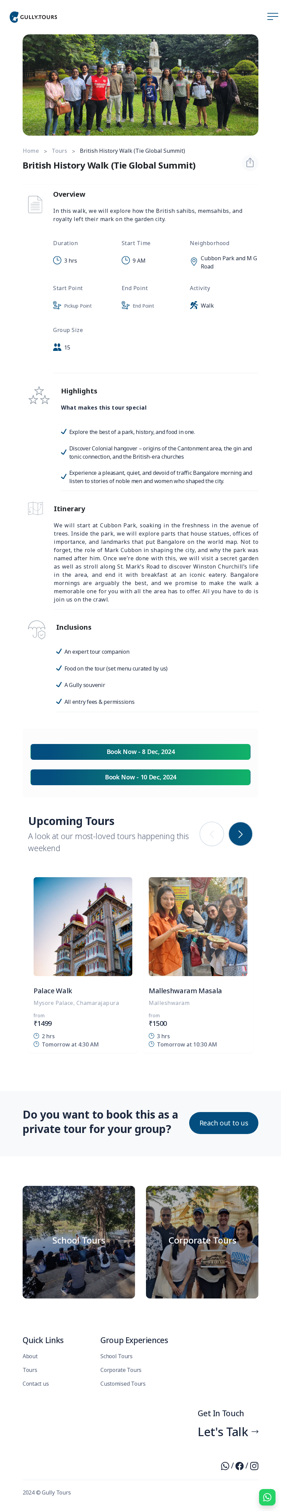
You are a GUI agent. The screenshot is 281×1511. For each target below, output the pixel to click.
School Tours (116, 1356)
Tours (59, 150)
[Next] (240, 834)
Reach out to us (223, 1122)
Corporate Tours (121, 1370)
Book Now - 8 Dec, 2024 (141, 751)
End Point (143, 305)
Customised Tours (123, 1383)
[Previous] (211, 834)
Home (31, 150)
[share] (250, 163)
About (30, 1356)
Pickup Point (78, 305)
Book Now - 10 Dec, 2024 (140, 777)
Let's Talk (223, 1431)
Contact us (36, 1383)
